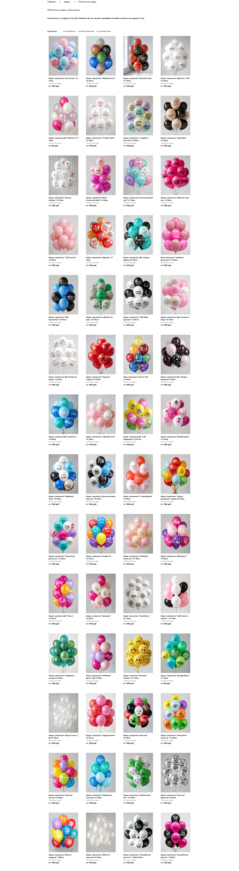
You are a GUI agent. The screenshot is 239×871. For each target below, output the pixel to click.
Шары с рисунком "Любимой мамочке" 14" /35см (135, 557)
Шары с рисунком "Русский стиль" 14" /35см (137, 79)
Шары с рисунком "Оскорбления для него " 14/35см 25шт (137, 856)
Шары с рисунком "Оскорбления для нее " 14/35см (174, 856)
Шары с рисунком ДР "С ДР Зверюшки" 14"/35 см (134, 438)
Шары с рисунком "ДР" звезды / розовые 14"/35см (174, 378)
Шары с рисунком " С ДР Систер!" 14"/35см (62, 258)
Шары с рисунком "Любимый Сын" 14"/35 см (100, 79)
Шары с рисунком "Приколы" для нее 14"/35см (175, 199)
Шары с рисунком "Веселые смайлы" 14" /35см (135, 676)
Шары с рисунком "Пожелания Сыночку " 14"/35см (174, 736)
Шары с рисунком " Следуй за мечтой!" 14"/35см (135, 139)
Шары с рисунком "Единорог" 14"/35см (98, 617)
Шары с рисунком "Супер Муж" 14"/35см (174, 139)
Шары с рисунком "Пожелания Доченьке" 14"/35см (62, 557)
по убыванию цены (104, 31)
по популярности (69, 31)
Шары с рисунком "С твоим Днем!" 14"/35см (138, 497)
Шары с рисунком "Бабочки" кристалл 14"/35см (98, 856)
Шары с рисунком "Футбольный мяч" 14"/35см (136, 796)
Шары (67, 2)
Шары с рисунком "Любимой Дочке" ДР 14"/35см (98, 676)
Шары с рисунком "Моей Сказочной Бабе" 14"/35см (97, 199)
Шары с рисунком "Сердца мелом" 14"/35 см (100, 736)
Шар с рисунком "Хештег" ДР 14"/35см (135, 378)
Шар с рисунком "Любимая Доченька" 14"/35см (172, 258)
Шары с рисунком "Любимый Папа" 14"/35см (61, 497)
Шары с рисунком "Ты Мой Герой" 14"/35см (100, 139)
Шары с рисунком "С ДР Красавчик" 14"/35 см (58, 318)
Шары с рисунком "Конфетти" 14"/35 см (98, 557)
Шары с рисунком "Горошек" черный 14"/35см (98, 378)
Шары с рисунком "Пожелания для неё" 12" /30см (138, 199)
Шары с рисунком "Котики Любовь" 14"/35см (60, 199)
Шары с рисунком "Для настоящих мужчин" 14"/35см (100, 497)
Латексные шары (87, 2)
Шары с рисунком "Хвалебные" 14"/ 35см (136, 617)
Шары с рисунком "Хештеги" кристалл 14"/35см (173, 796)
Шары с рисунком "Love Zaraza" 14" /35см (63, 79)
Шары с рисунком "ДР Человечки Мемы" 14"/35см (63, 378)
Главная (51, 2)
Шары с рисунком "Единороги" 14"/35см (174, 557)
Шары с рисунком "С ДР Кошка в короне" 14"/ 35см (174, 617)
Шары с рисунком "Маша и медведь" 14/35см (60, 856)
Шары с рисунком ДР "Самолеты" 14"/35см (63, 438)
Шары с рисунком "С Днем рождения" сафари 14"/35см (172, 497)
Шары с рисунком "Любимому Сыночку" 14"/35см (99, 796)
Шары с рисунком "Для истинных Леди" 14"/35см (175, 318)
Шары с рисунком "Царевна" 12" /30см (99, 258)
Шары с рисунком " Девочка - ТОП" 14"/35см (175, 79)
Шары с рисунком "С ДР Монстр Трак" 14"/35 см (99, 318)
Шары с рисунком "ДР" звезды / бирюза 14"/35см (136, 258)
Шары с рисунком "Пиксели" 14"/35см (135, 736)
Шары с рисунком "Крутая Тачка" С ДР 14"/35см (63, 736)
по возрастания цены (86, 31)
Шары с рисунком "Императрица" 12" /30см (175, 438)
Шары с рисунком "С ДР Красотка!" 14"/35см (100, 438)
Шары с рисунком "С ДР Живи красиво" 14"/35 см (135, 318)
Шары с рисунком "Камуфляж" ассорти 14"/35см (62, 676)
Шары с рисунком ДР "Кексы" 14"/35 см (61, 617)
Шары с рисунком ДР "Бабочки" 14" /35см (63, 139)
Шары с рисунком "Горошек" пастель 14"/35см (61, 796)
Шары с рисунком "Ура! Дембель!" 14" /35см (175, 676)
